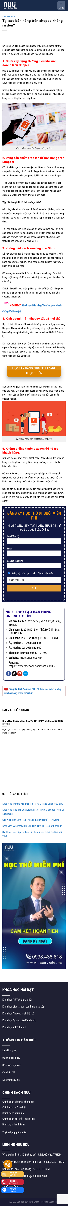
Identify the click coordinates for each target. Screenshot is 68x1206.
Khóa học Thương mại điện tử (18, 1013)
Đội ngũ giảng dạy (11, 1057)
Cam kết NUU (9, 1072)
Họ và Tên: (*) (13, 536)
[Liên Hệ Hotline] (12, 1181)
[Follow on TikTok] (14, 673)
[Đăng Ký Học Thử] (12, 1173)
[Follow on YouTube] (19, 673)
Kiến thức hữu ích (11, 1079)
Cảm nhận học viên (11, 1065)
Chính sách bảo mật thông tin (18, 1101)
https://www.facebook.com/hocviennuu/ (32, 666)
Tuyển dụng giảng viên (14, 1132)
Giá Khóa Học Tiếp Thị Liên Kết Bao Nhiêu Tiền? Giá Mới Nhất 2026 (32, 834)
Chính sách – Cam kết (14, 1107)
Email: (9, 548)
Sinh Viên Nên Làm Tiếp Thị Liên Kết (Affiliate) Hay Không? (31, 819)
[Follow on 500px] (25, 673)
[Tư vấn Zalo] (12, 1190)
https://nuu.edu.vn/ (31, 657)
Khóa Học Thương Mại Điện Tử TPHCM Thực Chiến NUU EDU (32, 803)
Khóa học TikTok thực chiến (17, 999)
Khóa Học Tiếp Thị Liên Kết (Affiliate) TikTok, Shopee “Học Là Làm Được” (33, 811)
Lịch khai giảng (9, 1050)
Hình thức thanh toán (13, 1124)
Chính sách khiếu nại (13, 1113)
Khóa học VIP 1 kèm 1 (14, 1027)
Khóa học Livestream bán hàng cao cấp (23, 1006)
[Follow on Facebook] (8, 673)
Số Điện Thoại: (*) (15, 561)
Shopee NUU (8, 17)
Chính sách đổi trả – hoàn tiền (18, 1118)
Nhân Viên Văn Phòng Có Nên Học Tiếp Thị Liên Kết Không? (32, 825)
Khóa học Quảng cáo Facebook (19, 1020)
